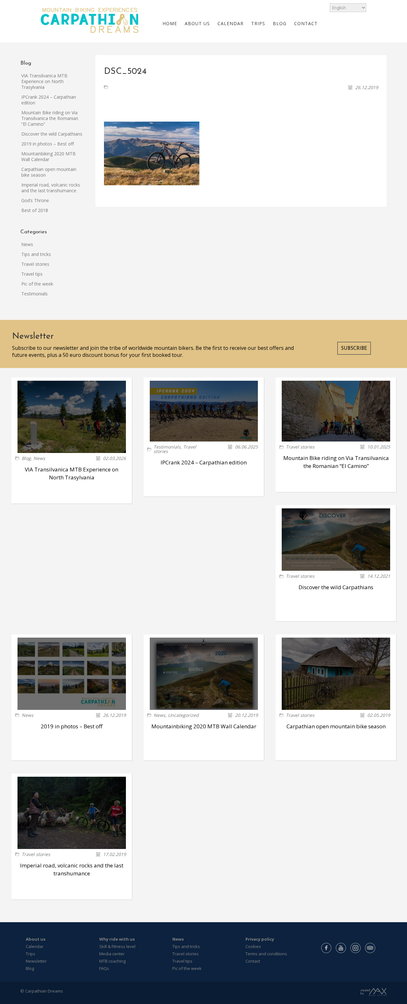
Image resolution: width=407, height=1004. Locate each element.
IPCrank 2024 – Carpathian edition (48, 100)
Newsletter (36, 961)
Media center (112, 954)
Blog (26, 458)
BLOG (279, 23)
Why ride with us (117, 939)
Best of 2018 (34, 210)
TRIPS (258, 23)
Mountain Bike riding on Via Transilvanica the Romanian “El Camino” (49, 118)
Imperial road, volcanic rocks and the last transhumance (50, 188)
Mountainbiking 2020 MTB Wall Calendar (48, 156)
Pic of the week (37, 284)
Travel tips (32, 274)
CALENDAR (230, 23)
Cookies (253, 946)
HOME (169, 23)
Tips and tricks (36, 254)
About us (35, 939)
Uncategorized (183, 715)
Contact (252, 961)
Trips (30, 954)
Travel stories (35, 264)
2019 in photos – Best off (47, 144)
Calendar (35, 946)
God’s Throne (35, 200)
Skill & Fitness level (117, 946)
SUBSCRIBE (354, 348)
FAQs (104, 968)
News (27, 244)
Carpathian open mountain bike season (48, 172)
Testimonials (34, 294)
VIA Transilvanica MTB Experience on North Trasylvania (44, 81)
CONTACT (306, 23)
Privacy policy (259, 939)
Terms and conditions (266, 954)
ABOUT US (197, 23)
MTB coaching (112, 961)
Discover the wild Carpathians (51, 134)
